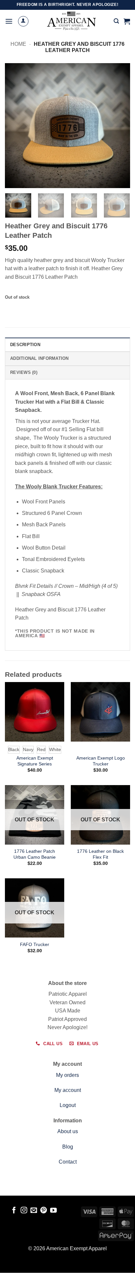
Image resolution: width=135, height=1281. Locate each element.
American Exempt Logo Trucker (100, 761)
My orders (67, 1075)
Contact (68, 1162)
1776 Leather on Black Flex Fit (100, 854)
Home (18, 44)
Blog (67, 1146)
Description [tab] (25, 344)
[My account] (23, 21)
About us (67, 1131)
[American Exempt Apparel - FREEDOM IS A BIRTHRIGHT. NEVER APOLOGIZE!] (71, 21)
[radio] (13, 749)
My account (67, 1090)
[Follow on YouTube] (53, 1210)
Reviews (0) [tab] (23, 372)
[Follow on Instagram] (24, 1210)
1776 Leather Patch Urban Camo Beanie (34, 854)
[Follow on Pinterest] (43, 1210)
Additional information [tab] (39, 358)
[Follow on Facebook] (13, 1210)
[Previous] (16, 125)
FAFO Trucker (34, 944)
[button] (9, 21)
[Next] (119, 125)
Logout (68, 1105)
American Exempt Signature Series (34, 761)
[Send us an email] (33, 1210)
